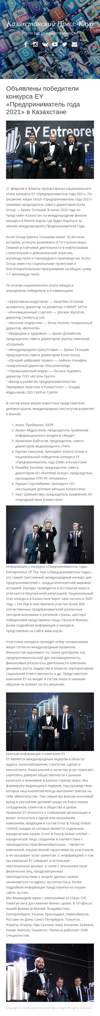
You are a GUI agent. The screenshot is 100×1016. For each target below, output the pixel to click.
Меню (50, 55)
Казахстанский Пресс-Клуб (50, 23)
